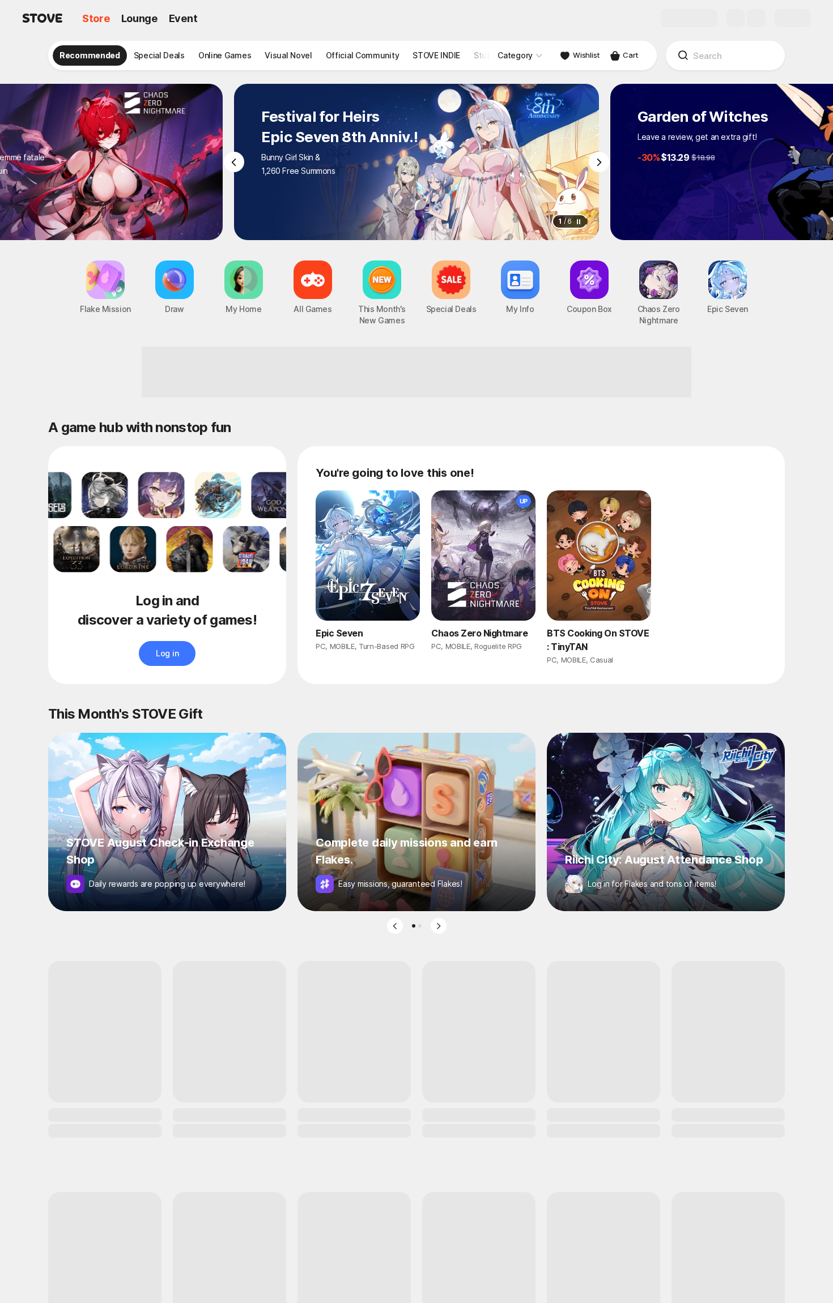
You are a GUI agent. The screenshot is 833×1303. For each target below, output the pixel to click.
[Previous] (234, 162)
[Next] (599, 162)
